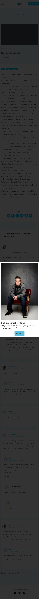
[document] (19, 299)
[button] (36, 265)
